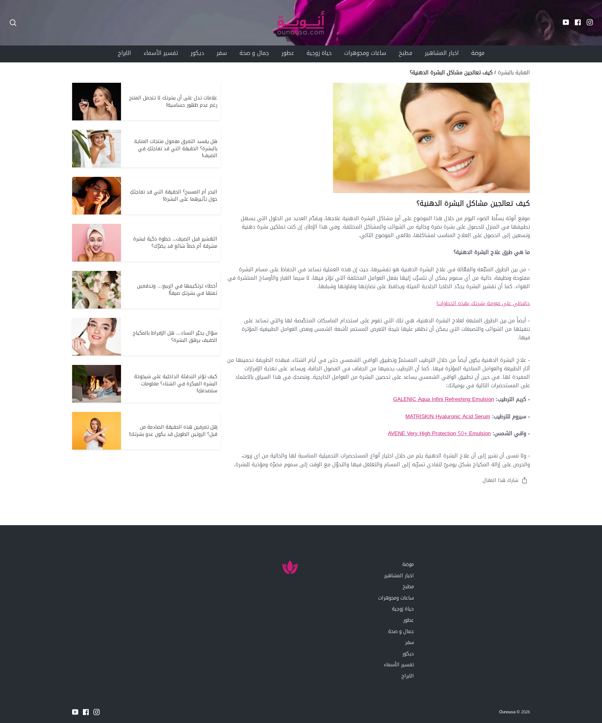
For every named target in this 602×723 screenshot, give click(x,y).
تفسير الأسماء (399, 664)
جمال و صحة (401, 631)
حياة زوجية (403, 609)
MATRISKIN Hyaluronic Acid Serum (447, 416)
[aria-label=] (13, 22)
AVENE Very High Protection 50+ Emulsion (439, 433)
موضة (408, 564)
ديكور (408, 653)
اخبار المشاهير (399, 575)
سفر (409, 642)
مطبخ (408, 586)
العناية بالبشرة (514, 72)
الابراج (407, 676)
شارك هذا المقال (500, 480)
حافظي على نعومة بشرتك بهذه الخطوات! (483, 303)
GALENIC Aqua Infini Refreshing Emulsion (443, 399)
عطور (408, 620)
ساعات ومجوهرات (396, 598)
